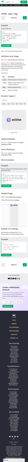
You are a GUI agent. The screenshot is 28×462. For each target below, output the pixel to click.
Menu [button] (7, 2)
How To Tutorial (14, 350)
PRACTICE (14, 334)
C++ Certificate (14, 427)
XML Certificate (14, 430)
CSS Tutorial (14, 347)
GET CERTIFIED (14, 327)
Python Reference (13, 375)
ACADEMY (13, 444)
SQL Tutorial (14, 352)
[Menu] (2, 5)
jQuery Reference (13, 385)
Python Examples (13, 399)
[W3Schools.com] (14, 316)
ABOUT (16, 442)
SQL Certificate (14, 420)
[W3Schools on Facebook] (16, 279)
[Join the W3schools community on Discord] (13, 279)
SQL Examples (13, 397)
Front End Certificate (14, 419)
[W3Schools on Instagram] (18, 279)
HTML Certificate (14, 415)
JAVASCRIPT (17, 5)
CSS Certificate (14, 416)
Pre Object (16, 200)
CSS (11, 5)
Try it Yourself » (6, 45)
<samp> (4, 82)
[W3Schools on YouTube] (9, 279)
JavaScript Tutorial (14, 349)
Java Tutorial (14, 359)
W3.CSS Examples (13, 400)
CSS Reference (13, 370)
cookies (11, 455)
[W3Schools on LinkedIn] (11, 279)
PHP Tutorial (14, 357)
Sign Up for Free (8, 306)
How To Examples (13, 396)
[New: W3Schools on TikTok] (19, 279)
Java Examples (13, 405)
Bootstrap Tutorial (14, 356)
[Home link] (2, 2)
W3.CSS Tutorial (14, 355)
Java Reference (13, 382)
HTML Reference (13, 369)
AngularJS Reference (13, 383)
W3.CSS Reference (13, 376)
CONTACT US (14, 338)
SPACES (14, 324)
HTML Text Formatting (15, 197)
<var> (3, 90)
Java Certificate (14, 426)
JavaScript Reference (13, 372)
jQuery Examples (13, 407)
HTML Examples (13, 392)
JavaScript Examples (13, 395)
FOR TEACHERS (14, 331)
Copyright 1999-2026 (10, 457)
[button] (12, 2)
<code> (4, 79)
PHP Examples (13, 403)
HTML (6, 5)
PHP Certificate (14, 423)
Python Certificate (14, 422)
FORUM (11, 442)
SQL (24, 5)
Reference (14, 18)
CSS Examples (13, 393)
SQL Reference (13, 373)
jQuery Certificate (14, 425)
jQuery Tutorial (14, 362)
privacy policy (17, 455)
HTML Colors (13, 380)
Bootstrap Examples (13, 402)
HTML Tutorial (14, 346)
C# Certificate (14, 429)
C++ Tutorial (14, 360)
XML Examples (13, 406)
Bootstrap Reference (13, 377)
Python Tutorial (14, 353)
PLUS (14, 320)
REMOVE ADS (14, 132)
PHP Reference (13, 379)
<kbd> (4, 87)
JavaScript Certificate (14, 417)
